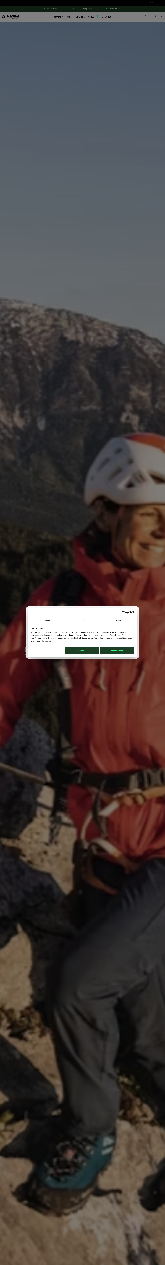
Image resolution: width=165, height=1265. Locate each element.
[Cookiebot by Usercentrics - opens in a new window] (123, 613)
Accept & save (117, 650)
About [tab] (118, 621)
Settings (80, 650)
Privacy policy (86, 638)
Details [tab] (83, 621)
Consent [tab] (46, 621)
